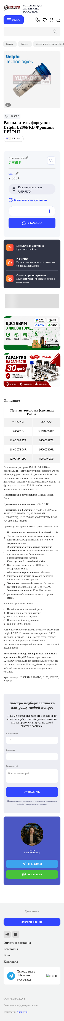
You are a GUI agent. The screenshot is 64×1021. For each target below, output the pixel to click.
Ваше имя (10, 750)
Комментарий (12, 766)
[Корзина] (58, 20)
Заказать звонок (32, 921)
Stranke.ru (22, 1012)
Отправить (32, 792)
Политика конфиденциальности (21, 1005)
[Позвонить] (38, 20)
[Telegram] (7, 935)
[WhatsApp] (15, 935)
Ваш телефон (12, 733)
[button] (45, 20)
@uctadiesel (24, 979)
